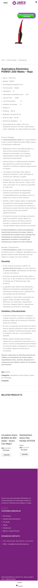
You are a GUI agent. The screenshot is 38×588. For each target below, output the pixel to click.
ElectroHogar (11, 60)
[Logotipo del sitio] (19, 3)
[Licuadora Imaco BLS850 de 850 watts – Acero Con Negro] (10, 408)
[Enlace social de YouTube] (2, 508)
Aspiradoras (22, 60)
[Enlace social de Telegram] (19, 381)
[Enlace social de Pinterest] (14, 381)
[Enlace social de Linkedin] (17, 381)
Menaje (5, 525)
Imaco (21, 445)
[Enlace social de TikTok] (6, 508)
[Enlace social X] (12, 381)
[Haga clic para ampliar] (5, 41)
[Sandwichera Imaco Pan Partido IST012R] (28, 408)
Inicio (3, 60)
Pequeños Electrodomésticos (11, 519)
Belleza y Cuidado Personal (11, 531)
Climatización (7, 528)
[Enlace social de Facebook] (10, 381)
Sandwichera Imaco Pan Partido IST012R (27, 438)
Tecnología (6, 522)
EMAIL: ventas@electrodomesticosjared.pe (16, 544)
